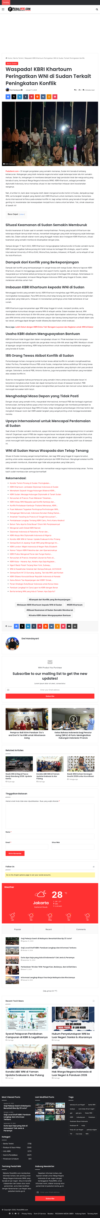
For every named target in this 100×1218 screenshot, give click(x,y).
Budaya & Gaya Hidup (11, 1147)
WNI (87, 1134)
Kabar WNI (88, 1113)
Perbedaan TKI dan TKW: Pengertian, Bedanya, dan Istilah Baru (49, 967)
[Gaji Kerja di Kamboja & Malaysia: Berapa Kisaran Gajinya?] (50, 1105)
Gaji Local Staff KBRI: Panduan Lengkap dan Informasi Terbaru (48, 948)
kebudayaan (81, 1117)
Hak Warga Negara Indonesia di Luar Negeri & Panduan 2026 (72, 1073)
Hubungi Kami (80, 1214)
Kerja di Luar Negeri (76, 1130)
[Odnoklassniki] (49, 96)
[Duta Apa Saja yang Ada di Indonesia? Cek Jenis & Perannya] (12, 960)
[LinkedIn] (19, 96)
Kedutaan (92, 1117)
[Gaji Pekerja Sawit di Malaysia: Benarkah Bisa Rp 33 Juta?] (12, 941)
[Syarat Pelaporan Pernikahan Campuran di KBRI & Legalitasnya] (27, 1019)
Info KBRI (7, 1151)
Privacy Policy (27, 1214)
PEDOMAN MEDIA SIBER (64, 1214)
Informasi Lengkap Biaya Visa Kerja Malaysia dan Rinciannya (48, 977)
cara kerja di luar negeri (86, 1109)
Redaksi (50, 1214)
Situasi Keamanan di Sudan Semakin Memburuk (50, 610)
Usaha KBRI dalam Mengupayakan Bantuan (50, 615)
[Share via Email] (69, 626)
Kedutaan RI (74, 1125)
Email (8, 842)
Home (9, 58)
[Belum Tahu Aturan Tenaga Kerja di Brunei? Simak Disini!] (39, 1118)
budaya (72, 1109)
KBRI (71, 1117)
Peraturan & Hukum (11, 1159)
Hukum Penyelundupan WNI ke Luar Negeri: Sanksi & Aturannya (72, 1035)
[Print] (74, 626)
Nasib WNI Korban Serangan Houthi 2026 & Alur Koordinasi (80, 775)
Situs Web (56, 842)
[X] (13, 96)
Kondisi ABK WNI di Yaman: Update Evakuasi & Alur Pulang (48, 776)
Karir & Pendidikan (10, 1155)
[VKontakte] (43, 96)
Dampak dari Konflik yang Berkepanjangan (50, 599)
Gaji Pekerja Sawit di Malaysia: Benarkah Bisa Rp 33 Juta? (46, 938)
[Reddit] (37, 96)
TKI (71, 1134)
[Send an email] (21, 90)
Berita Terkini (18, 58)
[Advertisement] (50, 34)
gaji (71, 1113)
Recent (49, 929)
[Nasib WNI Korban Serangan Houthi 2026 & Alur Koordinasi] (80, 764)
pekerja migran (92, 1130)
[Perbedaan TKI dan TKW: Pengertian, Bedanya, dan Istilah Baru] (12, 970)
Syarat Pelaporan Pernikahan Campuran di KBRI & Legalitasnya (27, 1035)
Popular (17, 929)
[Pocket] (54, 96)
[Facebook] (8, 96)
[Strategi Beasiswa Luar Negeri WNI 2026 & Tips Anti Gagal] (50, 1117)
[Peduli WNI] (19, 9)
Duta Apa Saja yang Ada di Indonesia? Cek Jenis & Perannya (47, 957)
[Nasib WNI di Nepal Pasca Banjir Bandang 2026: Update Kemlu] (19, 764)
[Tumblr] (25, 96)
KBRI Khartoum (75, 605)
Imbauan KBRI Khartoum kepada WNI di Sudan (40, 605)
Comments (81, 929)
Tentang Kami (92, 1214)
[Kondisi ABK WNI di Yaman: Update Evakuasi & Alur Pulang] (50, 764)
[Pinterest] (31, 96)
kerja (83, 1125)
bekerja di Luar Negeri (77, 1105)
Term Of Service (40, 1214)
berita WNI (91, 1105)
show (22, 214)
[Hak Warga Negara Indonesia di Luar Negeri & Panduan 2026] (73, 1057)
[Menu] (3, 10)
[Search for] (97, 10)
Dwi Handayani (15, 90)
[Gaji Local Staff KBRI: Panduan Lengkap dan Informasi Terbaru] (12, 951)
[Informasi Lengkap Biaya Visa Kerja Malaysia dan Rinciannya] (12, 980)
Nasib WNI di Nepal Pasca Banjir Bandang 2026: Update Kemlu (19, 776)
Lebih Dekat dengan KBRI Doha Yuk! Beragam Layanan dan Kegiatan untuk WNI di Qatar (54, 327)
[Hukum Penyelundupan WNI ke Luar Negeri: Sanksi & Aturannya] (73, 1019)
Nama (8, 832)
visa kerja (79, 1134)
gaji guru (79, 1113)
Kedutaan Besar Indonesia (79, 1121)
